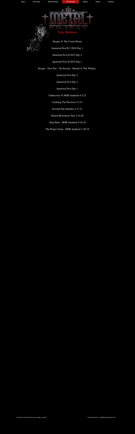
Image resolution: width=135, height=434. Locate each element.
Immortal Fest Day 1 (67, 88)
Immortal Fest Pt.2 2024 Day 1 (67, 48)
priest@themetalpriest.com (107, 417)
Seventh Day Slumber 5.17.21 (67, 108)
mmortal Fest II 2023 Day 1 (67, 61)
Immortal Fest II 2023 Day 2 (67, 54)
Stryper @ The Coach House (67, 41)
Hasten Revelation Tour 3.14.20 (67, 115)
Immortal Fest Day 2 (67, 81)
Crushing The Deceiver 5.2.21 (67, 102)
